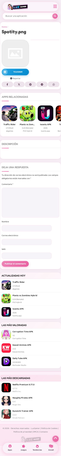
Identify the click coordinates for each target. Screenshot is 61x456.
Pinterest (30, 84)
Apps (10, 449)
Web (3, 249)
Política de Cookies (49, 428)
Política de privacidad (22, 432)
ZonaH (51, 449)
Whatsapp (53, 84)
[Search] (55, 16)
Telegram (42, 84)
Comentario (7, 184)
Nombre (5, 221)
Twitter (19, 84)
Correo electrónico (10, 235)
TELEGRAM (18, 71)
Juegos (24, 449)
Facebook (7, 84)
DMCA (35, 432)
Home (4, 27)
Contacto (44, 432)
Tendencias (37, 449)
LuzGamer (35, 428)
